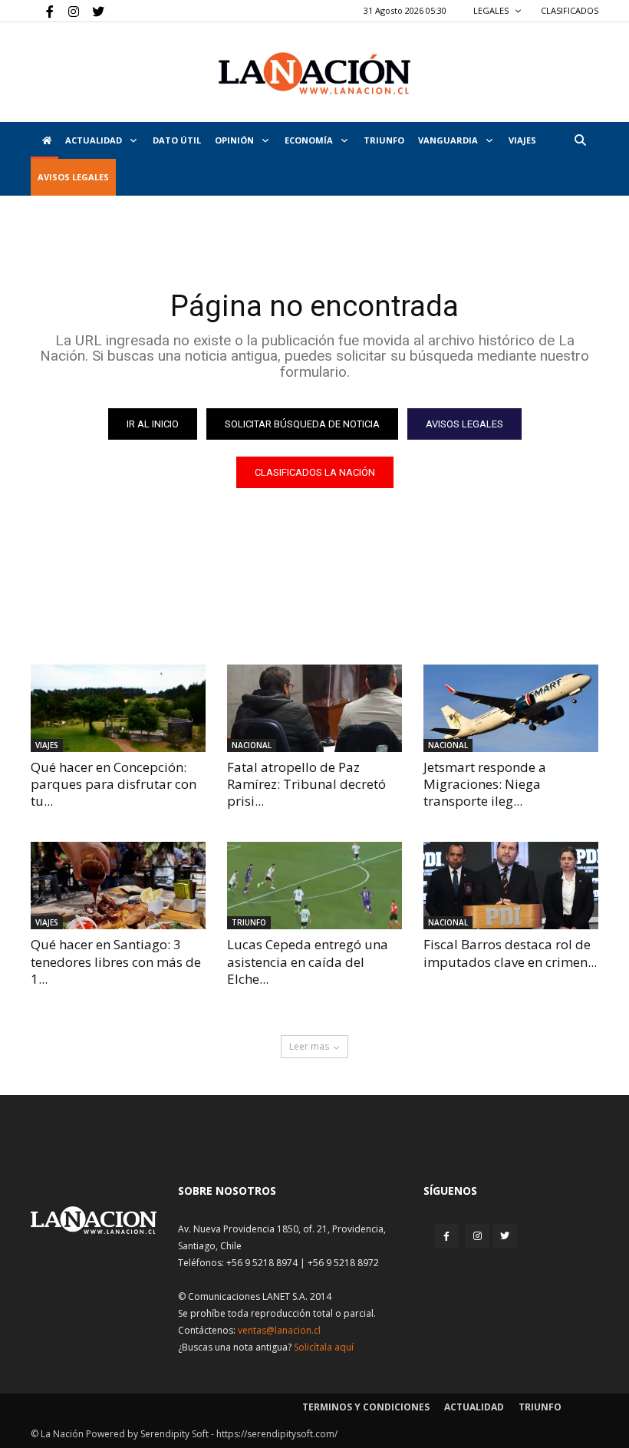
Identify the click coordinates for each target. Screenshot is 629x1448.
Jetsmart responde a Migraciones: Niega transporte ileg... (484, 784)
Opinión (235, 140)
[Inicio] (44, 140)
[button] (579, 140)
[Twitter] (92, 10)
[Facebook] (42, 10)
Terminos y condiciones (366, 1406)
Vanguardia (449, 140)
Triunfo (384, 140)
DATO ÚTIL (177, 140)
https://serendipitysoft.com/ (277, 1433)
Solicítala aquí (324, 1347)
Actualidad (94, 140)
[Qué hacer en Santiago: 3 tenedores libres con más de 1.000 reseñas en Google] (118, 885)
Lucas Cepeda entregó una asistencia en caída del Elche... (307, 961)
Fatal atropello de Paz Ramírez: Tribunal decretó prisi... (306, 784)
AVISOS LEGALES (73, 177)
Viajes (46, 745)
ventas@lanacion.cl (279, 1330)
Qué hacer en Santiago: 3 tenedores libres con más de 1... (116, 961)
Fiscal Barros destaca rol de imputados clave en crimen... (510, 952)
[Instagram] (67, 10)
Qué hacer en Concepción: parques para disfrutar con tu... (113, 784)
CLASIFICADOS (569, 10)
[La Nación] (314, 73)
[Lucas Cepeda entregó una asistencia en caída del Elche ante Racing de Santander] (314, 885)
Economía (310, 140)
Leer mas (309, 1046)
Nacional (252, 745)
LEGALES (492, 10)
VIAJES (522, 140)
